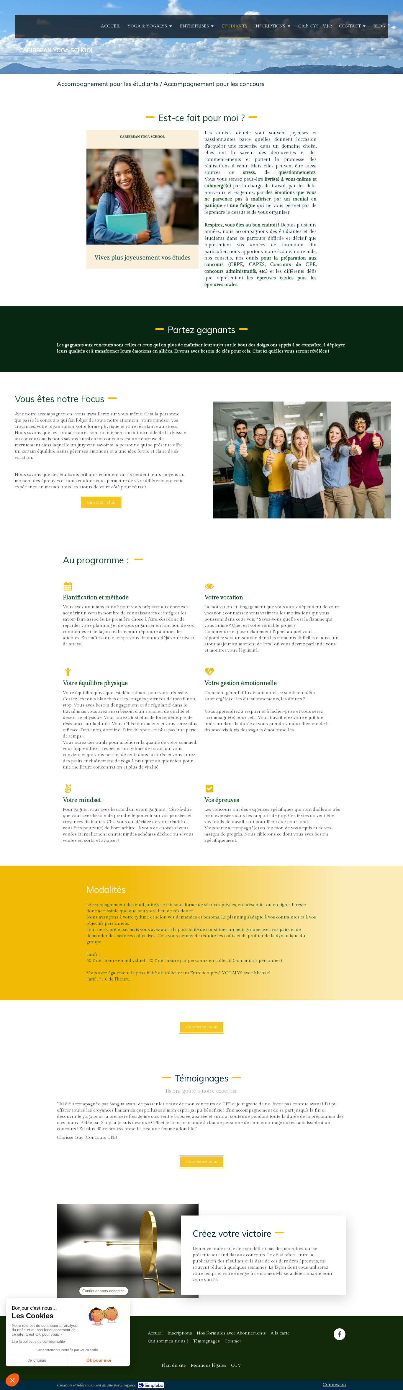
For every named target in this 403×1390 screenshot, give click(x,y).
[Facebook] (339, 1334)
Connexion (334, 1384)
